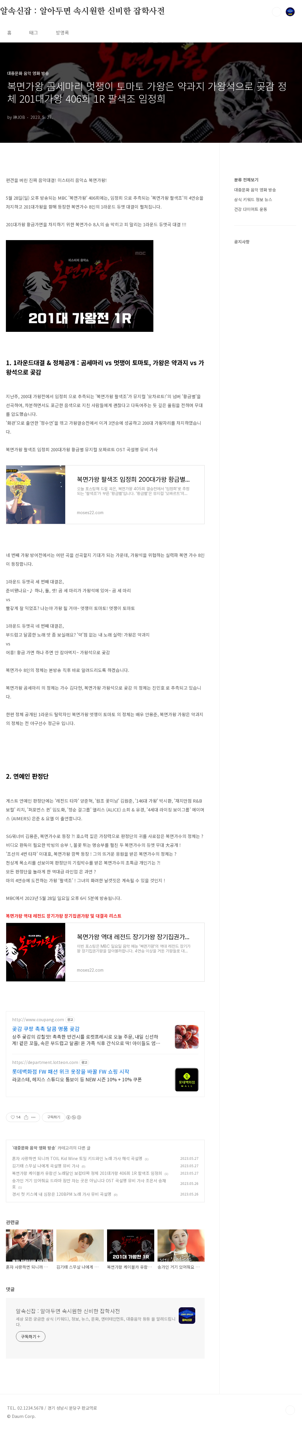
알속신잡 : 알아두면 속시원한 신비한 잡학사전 (82, 11)
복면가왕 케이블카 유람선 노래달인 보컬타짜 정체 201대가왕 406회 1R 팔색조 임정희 (87, 1173)
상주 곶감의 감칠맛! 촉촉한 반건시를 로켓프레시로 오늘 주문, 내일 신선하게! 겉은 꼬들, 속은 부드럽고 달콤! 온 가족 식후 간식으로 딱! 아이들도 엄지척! (86, 1039)
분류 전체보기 (246, 180)
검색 (276, 11)
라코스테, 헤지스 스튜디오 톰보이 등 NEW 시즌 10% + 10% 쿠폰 (77, 1079)
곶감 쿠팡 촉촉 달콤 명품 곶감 (46, 1028)
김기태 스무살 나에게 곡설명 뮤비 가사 (45, 1166)
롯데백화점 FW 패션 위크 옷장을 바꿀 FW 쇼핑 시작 (70, 1071)
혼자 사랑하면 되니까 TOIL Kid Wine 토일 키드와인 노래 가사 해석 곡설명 (77, 1158)
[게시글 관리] (33, 1117)
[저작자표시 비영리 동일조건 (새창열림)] (73, 1117)
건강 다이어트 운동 (250, 209)
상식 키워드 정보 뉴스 (253, 199)
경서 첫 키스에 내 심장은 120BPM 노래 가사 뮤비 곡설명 (61, 1194)
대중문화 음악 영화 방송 (34, 1148)
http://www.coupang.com (38, 1019)
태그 (33, 32)
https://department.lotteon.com (45, 1062)
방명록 (62, 32)
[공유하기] (26, 1117)
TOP (290, 1410)
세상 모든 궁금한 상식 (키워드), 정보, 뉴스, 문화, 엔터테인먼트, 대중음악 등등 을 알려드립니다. (95, 1321)
